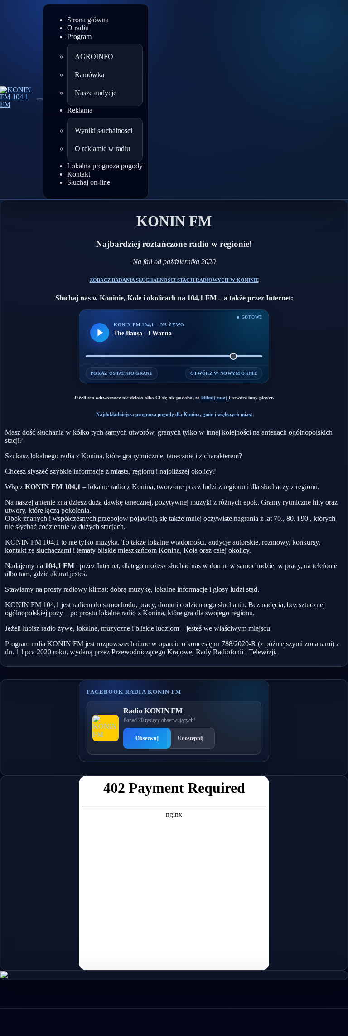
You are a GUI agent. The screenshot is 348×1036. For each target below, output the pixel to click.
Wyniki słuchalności (103, 130)
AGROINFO (94, 56)
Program (79, 36)
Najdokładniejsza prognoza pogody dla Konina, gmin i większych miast (174, 414)
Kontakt (78, 174)
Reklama (79, 110)
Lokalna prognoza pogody (105, 166)
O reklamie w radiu (102, 148)
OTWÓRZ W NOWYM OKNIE (223, 373)
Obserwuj (147, 738)
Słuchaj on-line (88, 182)
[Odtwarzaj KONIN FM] (99, 332)
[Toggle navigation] (40, 99)
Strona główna (88, 20)
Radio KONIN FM (152, 711)
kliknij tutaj (215, 397)
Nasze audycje (95, 93)
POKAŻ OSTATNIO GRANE (122, 373)
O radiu (78, 28)
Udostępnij (190, 738)
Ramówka (89, 75)
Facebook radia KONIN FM (134, 691)
